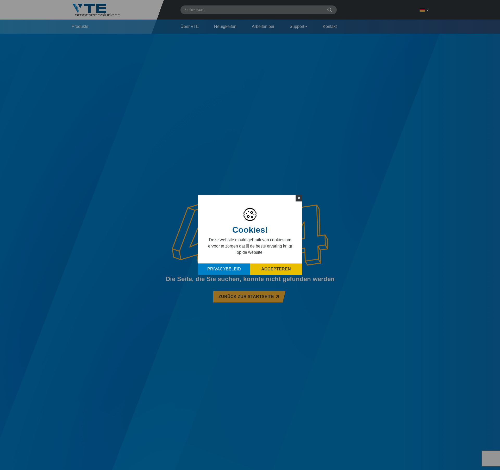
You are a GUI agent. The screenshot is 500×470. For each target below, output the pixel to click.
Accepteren (276, 269)
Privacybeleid (224, 269)
